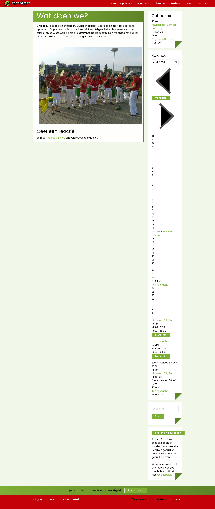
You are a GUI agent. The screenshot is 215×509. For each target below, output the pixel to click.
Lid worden (160, 3)
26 (153, 278)
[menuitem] (113, 3)
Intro (113, 3)
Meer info (160, 335)
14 (153, 228)
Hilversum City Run (163, 233)
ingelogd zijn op (56, 138)
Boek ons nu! (136, 490)
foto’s (63, 37)
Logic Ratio (175, 499)
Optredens (126, 3)
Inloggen (203, 3)
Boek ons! (143, 3)
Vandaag (160, 98)
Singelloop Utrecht (162, 39)
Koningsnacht (160, 285)
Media (174, 3)
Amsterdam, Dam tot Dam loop (164, 26)
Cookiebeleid (164, 475)
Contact (188, 3)
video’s (74, 37)
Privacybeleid (71, 499)
